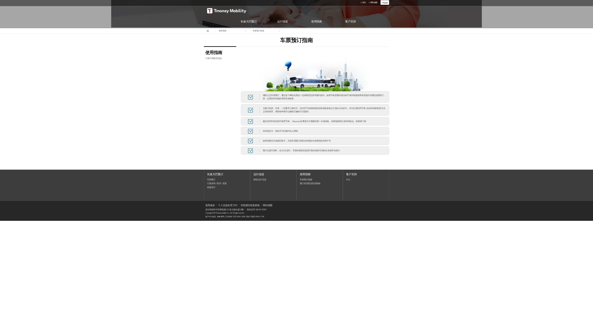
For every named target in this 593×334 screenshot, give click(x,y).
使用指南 (222, 31)
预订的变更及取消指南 (310, 183)
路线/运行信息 (259, 179)
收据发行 (211, 187)
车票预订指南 (258, 31)
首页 (364, 2)
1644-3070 (220, 217)
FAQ (348, 179)
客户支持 (351, 174)
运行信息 (258, 174)
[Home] (209, 30)
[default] (299, 30)
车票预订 (211, 179)
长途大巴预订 (215, 174)
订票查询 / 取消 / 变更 (217, 183)
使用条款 (210, 205)
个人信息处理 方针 (228, 205)
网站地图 (373, 2)
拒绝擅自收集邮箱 (250, 205)
